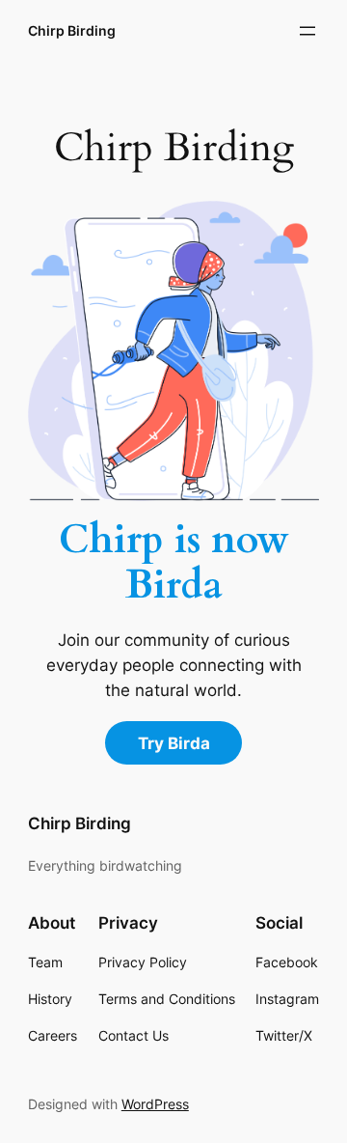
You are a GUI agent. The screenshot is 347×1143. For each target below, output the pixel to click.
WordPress (155, 1104)
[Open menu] (307, 30)
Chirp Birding (72, 30)
